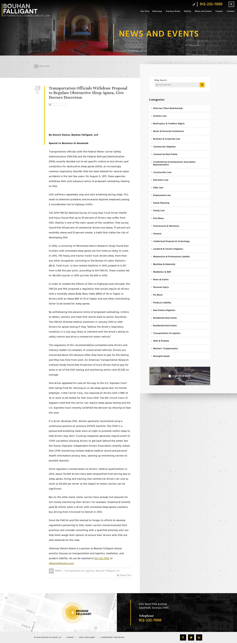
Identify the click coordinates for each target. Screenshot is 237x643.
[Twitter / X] (191, 637)
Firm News (158, 218)
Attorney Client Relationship (168, 108)
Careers (219, 11)
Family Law (159, 210)
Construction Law (162, 172)
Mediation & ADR (162, 272)
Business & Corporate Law (166, 139)
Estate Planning (161, 203)
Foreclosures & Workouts (166, 226)
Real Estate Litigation (164, 310)
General (157, 233)
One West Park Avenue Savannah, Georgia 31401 (154, 606)
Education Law (160, 180)
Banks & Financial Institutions (168, 131)
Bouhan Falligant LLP (108, 571)
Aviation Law (160, 116)
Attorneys (157, 11)
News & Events (161, 279)
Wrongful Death (161, 356)
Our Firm (145, 11)
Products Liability (162, 302)
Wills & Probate (161, 341)
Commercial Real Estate (165, 154)
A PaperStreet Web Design (112, 637)
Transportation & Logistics (79, 571)
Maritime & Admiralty (164, 264)
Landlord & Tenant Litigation (168, 249)
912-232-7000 (101, 558)
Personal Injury (161, 287)
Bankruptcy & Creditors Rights (169, 123)
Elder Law (158, 187)
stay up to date (181, 376)
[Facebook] (183, 637)
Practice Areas (173, 11)
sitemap (70, 637)
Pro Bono (158, 295)
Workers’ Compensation (165, 348)
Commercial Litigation (164, 146)
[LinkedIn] (199, 637)
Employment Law (162, 195)
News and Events (203, 11)
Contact (231, 11)
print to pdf (44, 66)
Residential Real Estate (165, 318)
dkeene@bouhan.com (61, 563)
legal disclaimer (87, 637)
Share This (125, 575)
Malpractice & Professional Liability (171, 256)
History (187, 11)
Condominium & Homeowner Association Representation (174, 163)
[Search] (231, 4)
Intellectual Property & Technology (171, 241)
